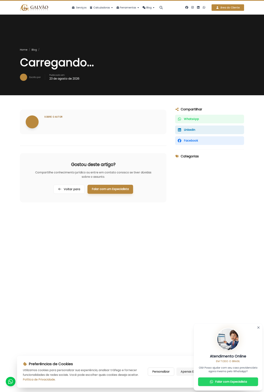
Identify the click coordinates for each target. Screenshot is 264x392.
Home (23, 49)
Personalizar (161, 371)
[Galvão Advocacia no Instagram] (192, 7)
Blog (34, 49)
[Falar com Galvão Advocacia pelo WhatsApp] (204, 7)
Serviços (81, 7)
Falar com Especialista (231, 382)
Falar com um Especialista (110, 189)
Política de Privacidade (39, 379)
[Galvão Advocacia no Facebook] (187, 7)
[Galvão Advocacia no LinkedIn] (198, 7)
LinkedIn (189, 130)
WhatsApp (191, 119)
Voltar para (71, 189)
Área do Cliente (230, 7)
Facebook (191, 140)
